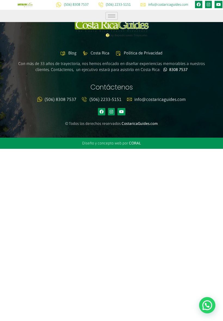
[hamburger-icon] (112, 16)
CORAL (135, 143)
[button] (207, 305)
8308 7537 (177, 69)
